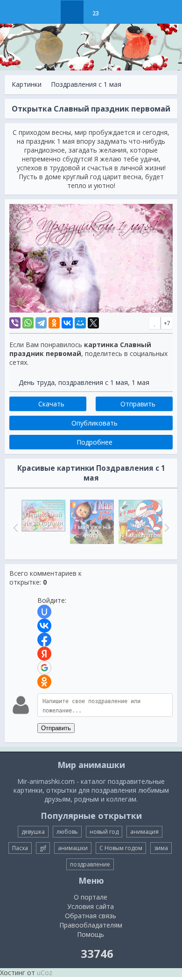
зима (161, 848)
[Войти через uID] (44, 612)
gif (43, 848)
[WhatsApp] (28, 322)
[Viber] (15, 322)
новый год (104, 832)
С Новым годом (120, 848)
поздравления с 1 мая (93, 382)
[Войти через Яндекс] (44, 654)
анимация (144, 832)
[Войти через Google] (44, 668)
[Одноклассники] (54, 322)
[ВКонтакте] (67, 322)
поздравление (90, 864)
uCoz (44, 972)
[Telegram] (41, 322)
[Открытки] (48, 12)
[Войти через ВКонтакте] (44, 626)
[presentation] (14, 527)
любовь (67, 832)
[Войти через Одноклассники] (44, 682)
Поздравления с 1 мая (86, 84)
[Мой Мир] (80, 322)
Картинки (27, 84)
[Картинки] (72, 12)
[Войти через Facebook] (44, 640)
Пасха (20, 848)
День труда (37, 382)
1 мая (140, 382)
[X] (93, 322)
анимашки (73, 848)
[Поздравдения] (118, 12)
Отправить (56, 728)
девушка (33, 832)
